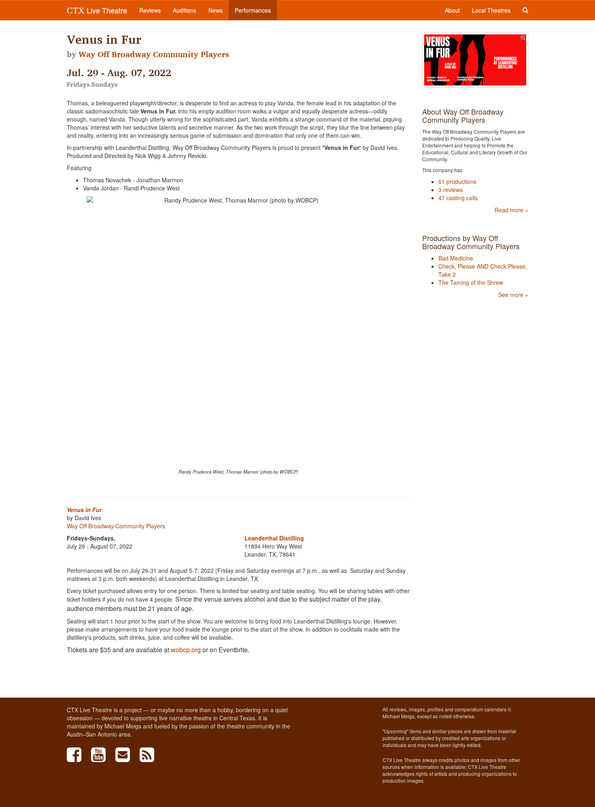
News (215, 10)
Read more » (511, 210)
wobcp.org (186, 649)
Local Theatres (491, 10)
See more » (513, 294)
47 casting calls (458, 198)
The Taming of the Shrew (470, 282)
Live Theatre (97, 10)
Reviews (150, 10)
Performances (253, 10)
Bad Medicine (455, 258)
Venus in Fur (84, 510)
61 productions (457, 181)
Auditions (184, 10)
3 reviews (450, 190)
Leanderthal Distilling (274, 538)
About (452, 10)
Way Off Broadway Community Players (154, 54)
